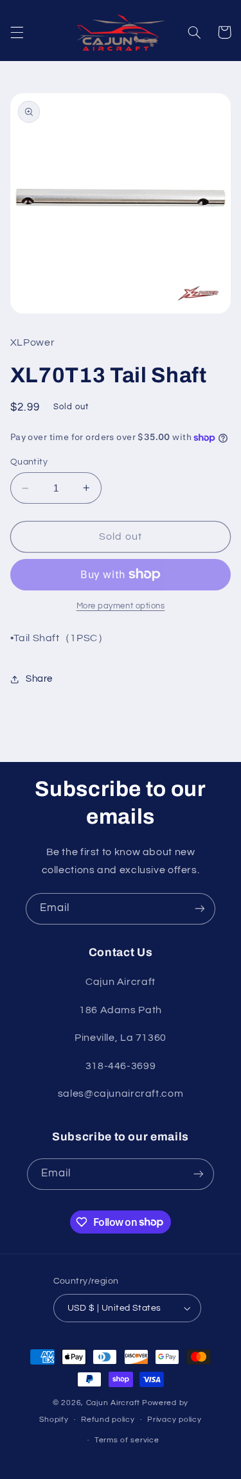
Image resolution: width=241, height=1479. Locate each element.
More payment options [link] (120, 606)
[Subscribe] (200, 909)
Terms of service (126, 1440)
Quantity (29, 461)
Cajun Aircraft (113, 1402)
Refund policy (108, 1419)
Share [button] (39, 679)
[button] (16, 32)
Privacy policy (174, 1419)
